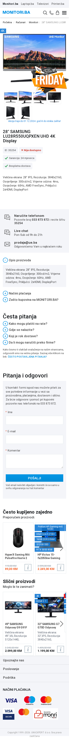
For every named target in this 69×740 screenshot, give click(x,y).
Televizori (43, 3)
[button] (61, 548)
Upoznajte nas (13, 660)
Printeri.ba (58, 3)
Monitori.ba (10, 3)
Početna (7, 22)
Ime (9, 412)
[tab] (34, 260)
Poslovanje (11, 669)
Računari (20, 22)
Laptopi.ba (27, 3)
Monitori (33, 22)
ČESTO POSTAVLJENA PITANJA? (27, 356)
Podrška (9, 677)
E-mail (11, 431)
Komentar (12, 450)
